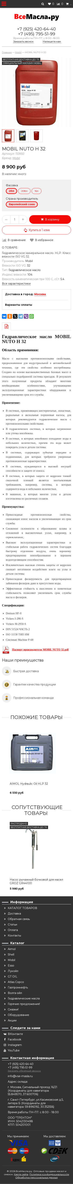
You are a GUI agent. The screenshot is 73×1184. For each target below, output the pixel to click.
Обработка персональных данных (36, 1177)
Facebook (14, 1039)
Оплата (13, 930)
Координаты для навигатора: (29, 1090)
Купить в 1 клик (39, 230)
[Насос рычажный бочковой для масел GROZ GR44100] (36, 849)
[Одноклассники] (9, 316)
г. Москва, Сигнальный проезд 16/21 (32, 1087)
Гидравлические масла (24, 998)
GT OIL (12, 976)
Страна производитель (22, 198)
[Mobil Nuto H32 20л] (8, 135)
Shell (11, 954)
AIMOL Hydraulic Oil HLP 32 (29, 783)
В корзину (51, 219)
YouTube (14, 1050)
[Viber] (26, 316)
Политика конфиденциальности (49, 1174)
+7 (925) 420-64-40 (36, 28)
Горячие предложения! (24, 1004)
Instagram (15, 1045)
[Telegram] (20, 316)
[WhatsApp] (31, 316)
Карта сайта (21, 1174)
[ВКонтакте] (4, 316)
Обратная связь (19, 919)
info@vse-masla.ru (20, 1076)
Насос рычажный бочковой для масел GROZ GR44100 (36, 881)
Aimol (12, 949)
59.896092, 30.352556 (39, 1106)
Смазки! (13, 1009)
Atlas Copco (16, 982)
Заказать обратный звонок (24, 1070)
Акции (12, 1020)
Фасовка (12, 185)
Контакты (14, 935)
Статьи (12, 924)
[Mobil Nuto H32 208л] (36, 135)
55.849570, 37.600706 (22, 1094)
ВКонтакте (15, 1034)
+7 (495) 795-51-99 (36, 33)
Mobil (16, 158)
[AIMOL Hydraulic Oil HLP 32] (36, 753)
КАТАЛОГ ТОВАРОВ (22, 908)
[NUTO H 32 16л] (22, 135)
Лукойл (13, 971)
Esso (11, 965)
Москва (40, 294)
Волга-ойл (15, 993)
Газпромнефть (18, 987)
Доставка (14, 913)
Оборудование (18, 1015)
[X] (15, 316)
